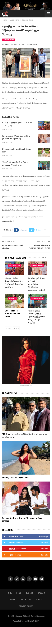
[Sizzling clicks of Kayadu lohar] (26, 458)
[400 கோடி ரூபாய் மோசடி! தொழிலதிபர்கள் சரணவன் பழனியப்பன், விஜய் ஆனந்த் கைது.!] (26, 414)
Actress (13, 298)
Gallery (41, 592)
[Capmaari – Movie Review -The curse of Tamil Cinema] (26, 498)
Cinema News (8, 39)
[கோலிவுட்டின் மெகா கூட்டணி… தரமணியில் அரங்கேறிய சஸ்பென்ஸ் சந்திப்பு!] (44, 138)
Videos (13, 599)
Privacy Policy (26, 606)
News (18, 592)
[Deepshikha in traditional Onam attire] (44, 152)
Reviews (29, 592)
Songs (39, 599)
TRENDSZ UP (33, 621)
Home (9, 592)
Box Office (26, 599)
